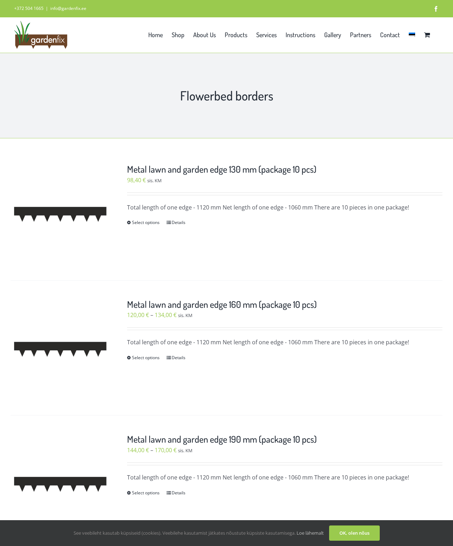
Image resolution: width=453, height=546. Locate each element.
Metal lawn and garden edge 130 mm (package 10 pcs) (221, 169)
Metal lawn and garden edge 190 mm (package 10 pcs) (222, 439)
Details (178, 222)
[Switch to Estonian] (412, 34)
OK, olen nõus (354, 533)
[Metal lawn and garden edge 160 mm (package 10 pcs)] (60, 348)
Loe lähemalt (310, 533)
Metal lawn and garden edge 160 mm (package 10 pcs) (222, 304)
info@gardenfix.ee (68, 8)
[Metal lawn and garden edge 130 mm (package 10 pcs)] (60, 213)
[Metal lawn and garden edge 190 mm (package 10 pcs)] (60, 483)
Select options (146, 222)
